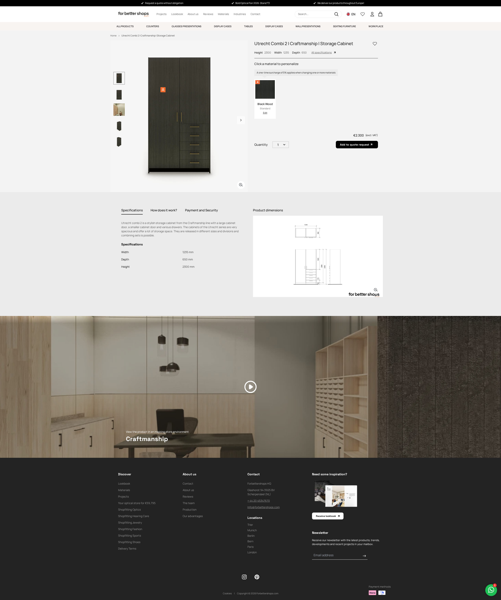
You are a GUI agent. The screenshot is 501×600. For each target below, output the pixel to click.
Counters (152, 26)
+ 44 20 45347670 (258, 500)
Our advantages (193, 516)
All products (125, 26)
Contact (255, 14)
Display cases (223, 26)
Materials (223, 14)
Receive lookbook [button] (326, 516)
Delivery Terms (127, 548)
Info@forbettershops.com (263, 507)
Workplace (376, 26)
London (252, 552)
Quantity (261, 144)
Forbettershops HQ (259, 483)
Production (189, 509)
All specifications (321, 52)
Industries (240, 14)
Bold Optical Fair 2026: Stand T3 (252, 3)
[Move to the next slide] (241, 120)
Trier (250, 525)
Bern (250, 541)
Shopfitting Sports (129, 535)
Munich (252, 530)
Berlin (251, 536)
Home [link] (113, 35)
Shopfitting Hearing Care (133, 516)
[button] (318, 14)
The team (189, 503)
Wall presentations (307, 26)
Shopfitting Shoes (129, 542)
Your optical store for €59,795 (137, 503)
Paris (250, 547)
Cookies (227, 593)
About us (193, 14)
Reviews (208, 14)
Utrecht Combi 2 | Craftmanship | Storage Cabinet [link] (148, 35)
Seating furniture (344, 26)
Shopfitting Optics (129, 509)
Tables (248, 26)
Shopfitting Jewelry (130, 522)
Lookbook (177, 14)
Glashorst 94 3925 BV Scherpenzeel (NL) (261, 492)
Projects (162, 14)
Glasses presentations (186, 26)
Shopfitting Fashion (130, 529)
